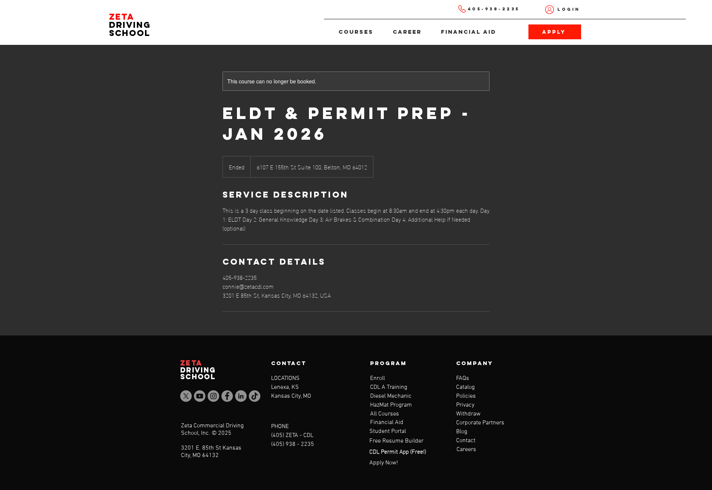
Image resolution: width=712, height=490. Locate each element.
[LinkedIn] (241, 396)
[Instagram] (213, 396)
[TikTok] (254, 396)
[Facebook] (227, 396)
